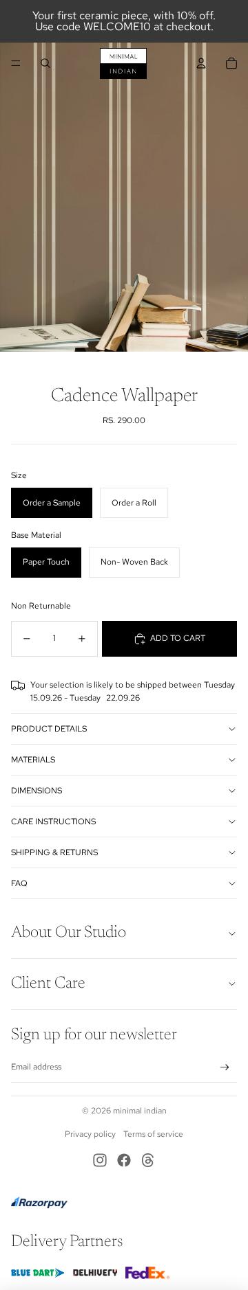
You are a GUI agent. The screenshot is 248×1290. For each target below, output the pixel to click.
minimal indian (140, 1110)
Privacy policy (90, 1134)
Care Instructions (53, 821)
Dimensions (36, 790)
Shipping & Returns (54, 852)
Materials (33, 759)
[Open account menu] (201, 63)
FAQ (19, 883)
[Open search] (45, 63)
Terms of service (153, 1134)
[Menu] (16, 63)
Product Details (49, 728)
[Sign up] (225, 1067)
